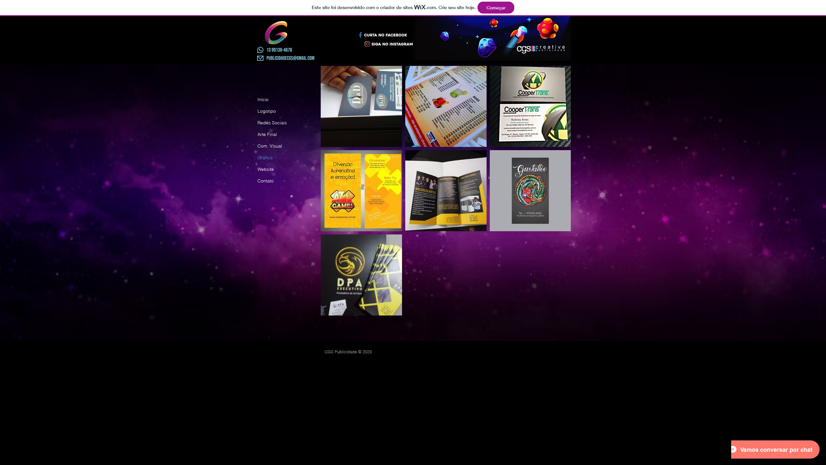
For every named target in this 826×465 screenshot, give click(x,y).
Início (262, 99)
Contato (265, 181)
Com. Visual (269, 146)
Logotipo (266, 111)
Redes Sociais (272, 123)
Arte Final (267, 134)
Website (265, 169)
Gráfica (265, 157)
